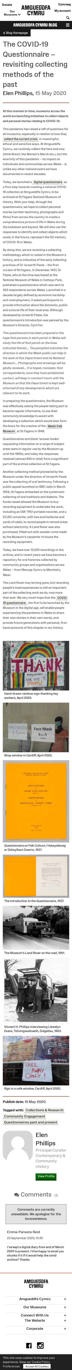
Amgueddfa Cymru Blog (35, 25)
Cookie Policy (41, 1362)
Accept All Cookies (37, 1366)
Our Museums (11, 13)
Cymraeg (64, 4)
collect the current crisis (21, 139)
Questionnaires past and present (30, 1122)
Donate (7, 4)
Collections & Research (44, 1110)
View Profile (46, 1176)
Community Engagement (24, 1116)
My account (62, 10)
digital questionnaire (48, 182)
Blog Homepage (16, 32)
